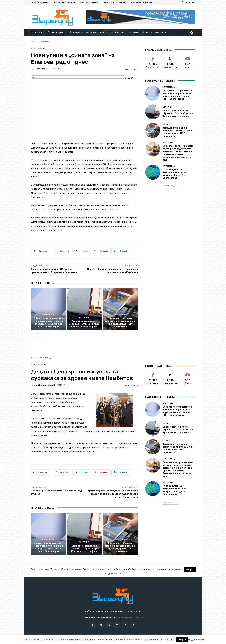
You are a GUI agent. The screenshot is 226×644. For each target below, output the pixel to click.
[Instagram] (186, 2)
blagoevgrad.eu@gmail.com (129, 617)
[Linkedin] (109, 625)
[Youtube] (193, 2)
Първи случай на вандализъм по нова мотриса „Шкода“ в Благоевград (174, 173)
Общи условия (67, 641)
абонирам (187, 57)
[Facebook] (182, 2)
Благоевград (45, 41)
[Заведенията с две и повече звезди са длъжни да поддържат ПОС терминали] (120, 309)
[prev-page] (33, 335)
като (152, 57)
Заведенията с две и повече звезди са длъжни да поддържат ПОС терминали (120, 322)
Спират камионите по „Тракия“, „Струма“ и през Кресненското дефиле (84, 324)
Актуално (84, 317)
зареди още (169, 185)
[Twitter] (189, 2)
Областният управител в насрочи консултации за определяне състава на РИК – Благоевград (48, 322)
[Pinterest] (117, 625)
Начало (34, 41)
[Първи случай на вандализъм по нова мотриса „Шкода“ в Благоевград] (152, 172)
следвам (170, 57)
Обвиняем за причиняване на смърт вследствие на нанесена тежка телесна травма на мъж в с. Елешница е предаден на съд (178, 153)
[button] (191, 32)
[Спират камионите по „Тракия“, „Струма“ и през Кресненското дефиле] (84, 309)
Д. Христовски (41, 69)
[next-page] (38, 335)
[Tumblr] (125, 625)
